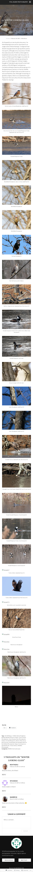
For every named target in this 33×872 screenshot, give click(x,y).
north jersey (5, 742)
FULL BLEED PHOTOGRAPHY (18, 2)
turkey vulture (13, 745)
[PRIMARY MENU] (30, 2)
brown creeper (14, 737)
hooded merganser (11, 740)
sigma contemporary (20, 744)
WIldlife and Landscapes (14, 748)
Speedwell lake (5, 745)
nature (18, 740)
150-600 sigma (8, 736)
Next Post (24, 860)
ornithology (12, 742)
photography (18, 742)
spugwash (14, 781)
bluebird (8, 737)
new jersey (23, 740)
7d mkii (14, 736)
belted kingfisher (21, 736)
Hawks (3, 740)
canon (20, 737)
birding (3, 737)
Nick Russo (24, 38)
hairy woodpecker (21, 739)
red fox (25, 742)
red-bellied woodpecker (8, 744)
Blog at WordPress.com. (16, 868)
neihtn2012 (14, 765)
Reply (4, 774)
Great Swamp (12, 739)
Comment (25, 831)
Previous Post (8, 860)
